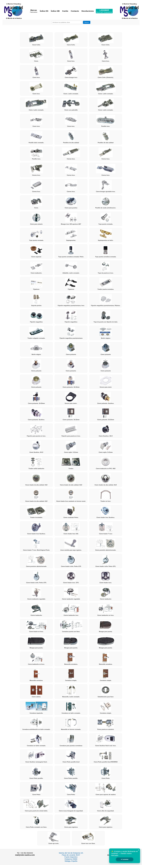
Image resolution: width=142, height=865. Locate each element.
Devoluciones (88, 11)
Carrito (65, 11)
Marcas (33, 11)
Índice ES (44, 11)
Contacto (75, 11)
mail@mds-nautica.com (25, 855)
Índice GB (55, 11)
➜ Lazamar (124, 859)
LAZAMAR (104, 11)
